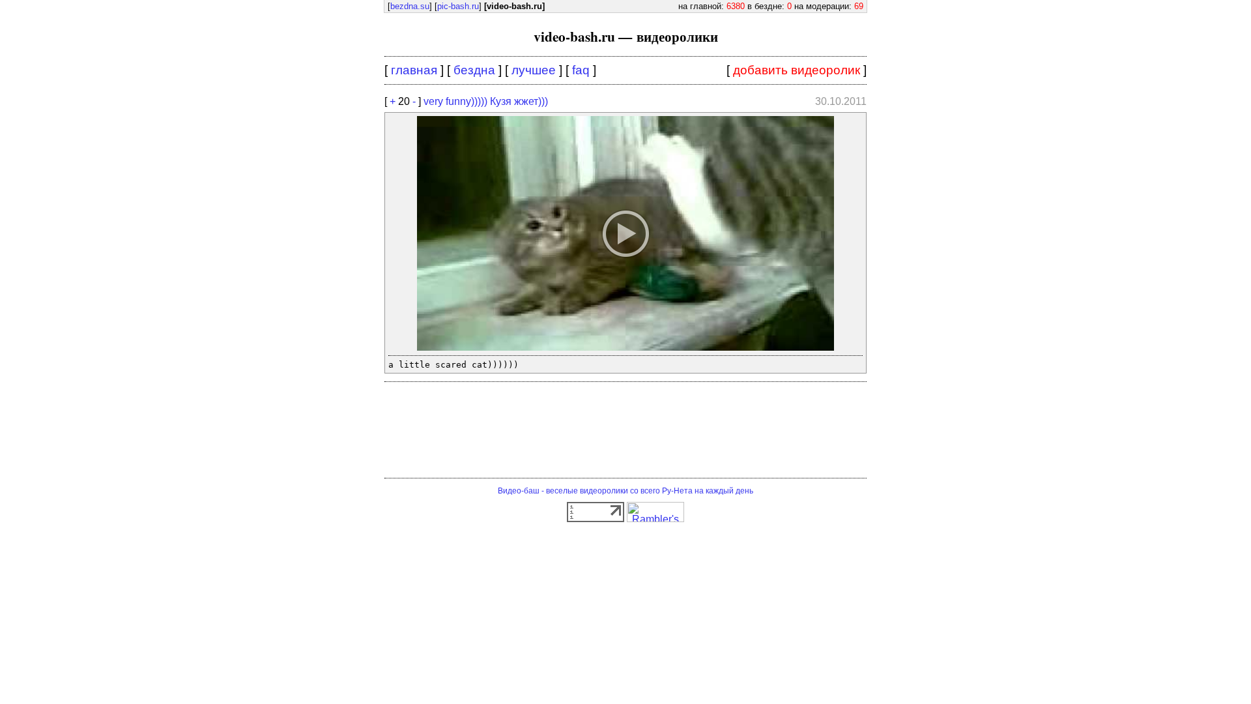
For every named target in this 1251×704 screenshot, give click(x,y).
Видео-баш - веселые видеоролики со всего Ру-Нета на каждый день (625, 490)
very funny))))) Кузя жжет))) (486, 101)
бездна (474, 70)
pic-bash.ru (458, 6)
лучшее (533, 70)
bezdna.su (409, 6)
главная (414, 70)
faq (581, 70)
